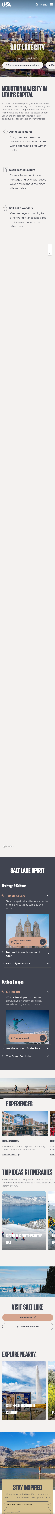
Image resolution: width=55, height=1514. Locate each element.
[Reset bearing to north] (50, 253)
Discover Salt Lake (29, 1326)
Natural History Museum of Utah (23, 954)
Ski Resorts (13, 992)
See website (26, 1317)
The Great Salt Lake (18, 1056)
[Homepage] (6, 5)
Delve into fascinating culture (23, 65)
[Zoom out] (50, 250)
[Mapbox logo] (8, 846)
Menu (44, 4)
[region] (27, 546)
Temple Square (15, 896)
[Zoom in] (50, 246)
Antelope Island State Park (23, 1048)
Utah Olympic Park (18, 963)
